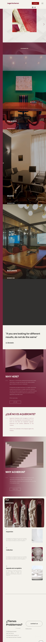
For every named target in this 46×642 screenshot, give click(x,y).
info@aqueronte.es (11, 631)
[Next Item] (44, 24)
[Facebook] (35, 7)
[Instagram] (33, 7)
